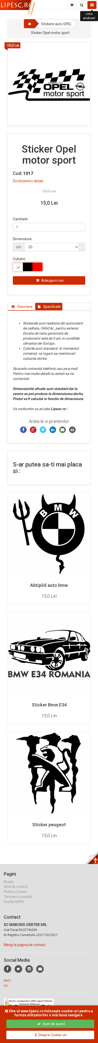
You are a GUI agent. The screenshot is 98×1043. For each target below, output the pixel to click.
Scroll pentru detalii (28, 181)
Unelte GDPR (14, 902)
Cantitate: (20, 219)
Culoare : (20, 259)
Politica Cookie (15, 892)
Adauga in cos (52, 280)
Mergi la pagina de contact (24, 945)
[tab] (21, 306)
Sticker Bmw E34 (49, 704)
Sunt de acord (53, 1024)
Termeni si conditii (18, 897)
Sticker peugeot (49, 824)
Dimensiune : (23, 239)
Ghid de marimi (16, 887)
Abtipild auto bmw (49, 585)
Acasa (9, 882)
